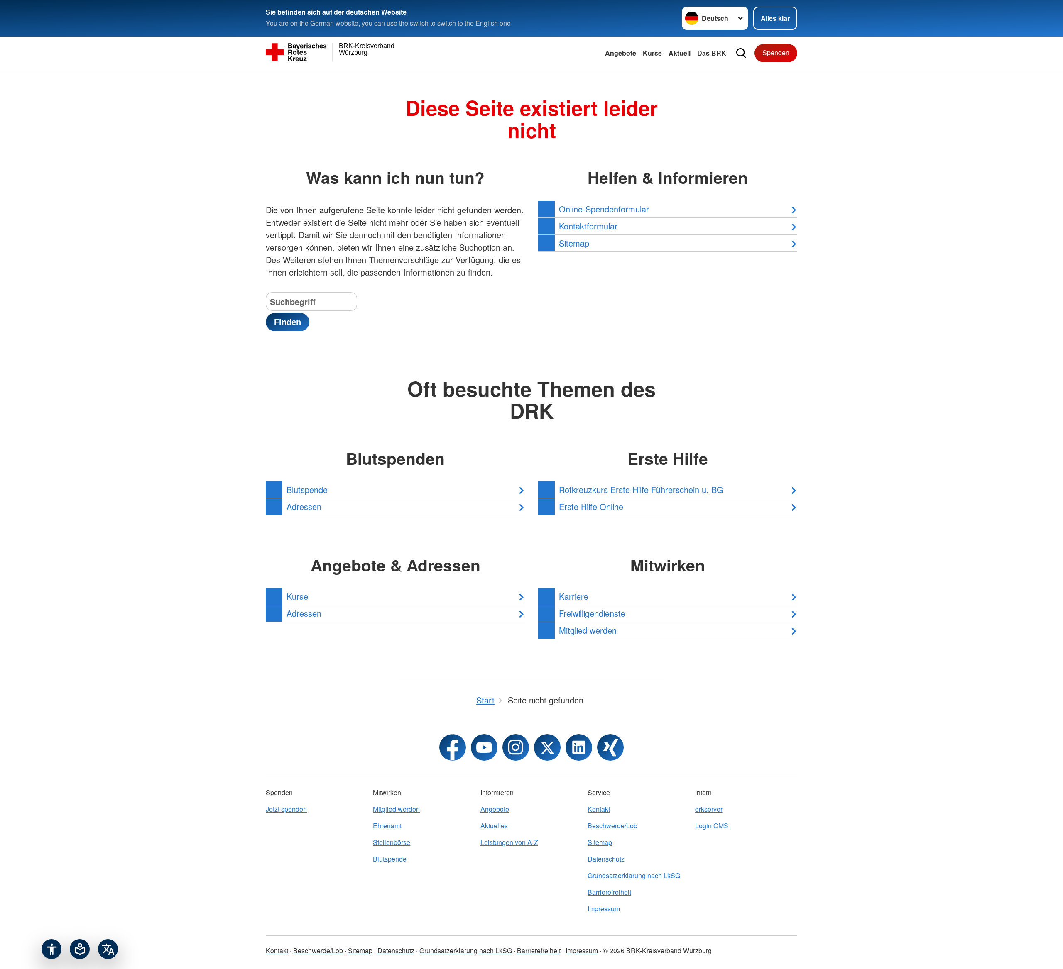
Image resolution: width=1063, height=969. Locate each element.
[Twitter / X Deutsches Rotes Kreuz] (547, 747)
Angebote (620, 53)
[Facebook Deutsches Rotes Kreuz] (452, 747)
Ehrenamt (387, 825)
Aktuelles (494, 825)
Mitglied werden (396, 809)
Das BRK (711, 53)
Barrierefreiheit (609, 892)
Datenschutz (606, 859)
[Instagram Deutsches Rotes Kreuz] (515, 747)
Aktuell (680, 53)
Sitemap (600, 842)
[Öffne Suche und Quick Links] (741, 53)
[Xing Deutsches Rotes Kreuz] (610, 747)
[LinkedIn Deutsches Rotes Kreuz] (579, 747)
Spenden (775, 52)
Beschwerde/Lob (612, 825)
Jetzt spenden (286, 809)
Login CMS (711, 825)
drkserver (709, 809)
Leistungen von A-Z (509, 842)
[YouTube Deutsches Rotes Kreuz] (484, 747)
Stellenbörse (391, 842)
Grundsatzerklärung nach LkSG (634, 875)
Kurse (652, 53)
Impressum (604, 908)
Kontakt (599, 809)
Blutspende (390, 859)
